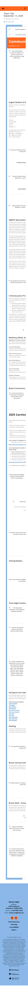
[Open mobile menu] (25, 8)
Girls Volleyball (13, 720)
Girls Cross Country (14, 712)
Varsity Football (13, 703)
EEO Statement (14, 922)
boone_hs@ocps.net (16, 913)
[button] (3, 8)
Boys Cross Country (14, 710)
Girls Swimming (13, 719)
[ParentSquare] (14, 970)
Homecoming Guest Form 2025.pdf (18, 462)
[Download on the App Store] (14, 978)
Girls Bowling (12, 709)
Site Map (14, 924)
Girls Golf (11, 715)
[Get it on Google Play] (14, 974)
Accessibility (14, 927)
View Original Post (9, 22)
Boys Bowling (12, 707)
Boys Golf (11, 714)
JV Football (12, 705)
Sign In (14, 930)
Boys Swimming (13, 717)
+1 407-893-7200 (17, 910)
